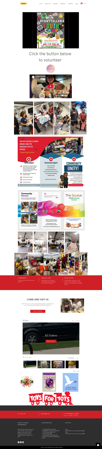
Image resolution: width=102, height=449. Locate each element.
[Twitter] (21, 442)
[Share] (73, 320)
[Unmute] (27, 46)
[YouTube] (23, 442)
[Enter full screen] (77, 46)
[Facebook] (18, 442)
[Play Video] (30, 364)
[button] (23, 3)
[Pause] (24, 46)
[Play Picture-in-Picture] (74, 46)
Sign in (77, 320)
